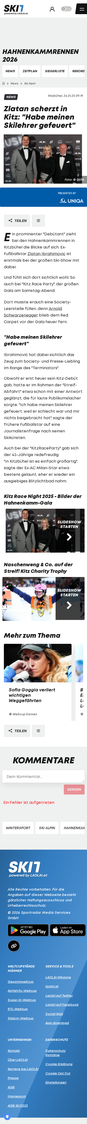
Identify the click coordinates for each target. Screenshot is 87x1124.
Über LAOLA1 (18, 1060)
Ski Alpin (47, 828)
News (10, 71)
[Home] (3, 83)
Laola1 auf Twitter (59, 995)
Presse (13, 1078)
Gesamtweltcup (21, 982)
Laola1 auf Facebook (62, 1004)
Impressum (17, 1096)
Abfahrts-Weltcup (22, 991)
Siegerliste (55, 71)
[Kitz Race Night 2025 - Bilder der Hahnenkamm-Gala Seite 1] (41, 531)
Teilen (20, 221)
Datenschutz (56, 1040)
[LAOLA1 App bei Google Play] (28, 931)
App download (57, 1023)
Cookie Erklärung (58, 1064)
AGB (11, 1087)
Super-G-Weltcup (22, 1000)
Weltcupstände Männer (21, 968)
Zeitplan (30, 71)
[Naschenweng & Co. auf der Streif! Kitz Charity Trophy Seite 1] (41, 599)
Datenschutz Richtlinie (55, 1053)
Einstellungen (55, 1082)
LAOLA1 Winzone (58, 977)
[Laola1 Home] (28, 869)
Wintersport (18, 828)
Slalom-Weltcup (21, 1018)
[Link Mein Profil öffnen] (51, 9)
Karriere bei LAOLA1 (23, 1069)
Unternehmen (19, 1040)
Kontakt (14, 1051)
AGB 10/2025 (18, 1105)
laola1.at (51, 986)
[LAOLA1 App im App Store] (68, 931)
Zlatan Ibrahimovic (46, 253)
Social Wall (54, 1014)
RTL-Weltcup (18, 1009)
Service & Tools (59, 966)
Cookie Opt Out (57, 1073)
